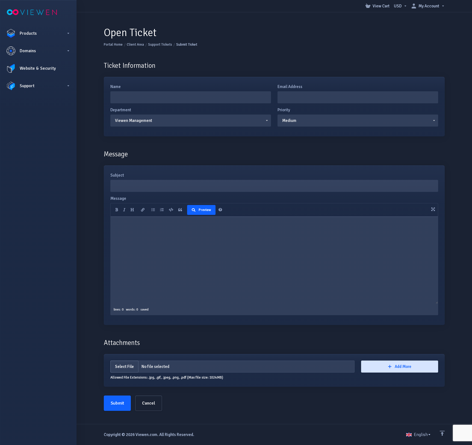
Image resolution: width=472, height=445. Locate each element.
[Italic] (124, 210)
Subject (117, 175)
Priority (284, 109)
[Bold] (117, 210)
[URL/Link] (142, 210)
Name (115, 86)
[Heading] (132, 210)
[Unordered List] (153, 210)
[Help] (220, 210)
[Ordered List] (161, 210)
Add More (403, 366)
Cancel (148, 403)
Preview (205, 210)
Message (118, 198)
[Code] (171, 210)
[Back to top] (442, 433)
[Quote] (180, 210)
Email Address (290, 86)
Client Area (135, 44)
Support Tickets (160, 44)
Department (120, 109)
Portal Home (113, 44)
